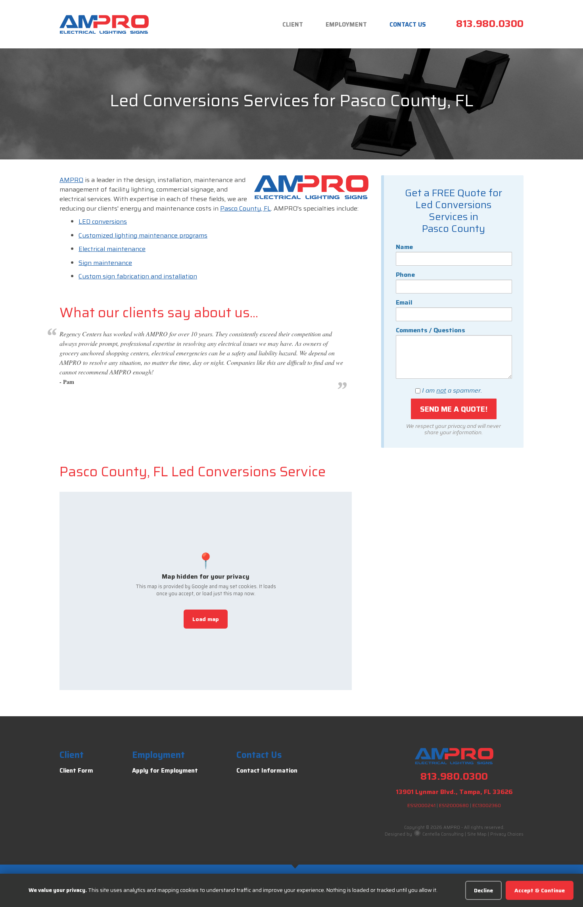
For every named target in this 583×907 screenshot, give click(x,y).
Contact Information (266, 770)
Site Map (477, 834)
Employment (346, 24)
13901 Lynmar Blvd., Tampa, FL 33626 (454, 792)
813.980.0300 (490, 23)
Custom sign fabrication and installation (138, 276)
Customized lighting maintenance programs (143, 235)
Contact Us (407, 24)
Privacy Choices (507, 834)
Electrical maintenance (112, 249)
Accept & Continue (539, 890)
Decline (483, 890)
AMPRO (71, 180)
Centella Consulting (442, 834)
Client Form (76, 770)
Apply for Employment (165, 770)
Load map (205, 619)
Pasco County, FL (245, 208)
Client (292, 24)
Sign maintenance (105, 263)
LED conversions (103, 221)
